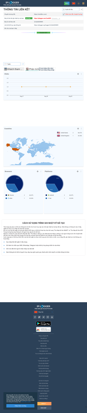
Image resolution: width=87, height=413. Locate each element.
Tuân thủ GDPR (43, 393)
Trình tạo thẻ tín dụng (43, 368)
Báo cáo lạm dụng (43, 383)
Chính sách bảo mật (43, 385)
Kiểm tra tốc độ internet (43, 366)
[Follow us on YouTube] (52, 317)
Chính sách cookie (26, 401)
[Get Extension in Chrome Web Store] (43, 329)
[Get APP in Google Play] (43, 323)
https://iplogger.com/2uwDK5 (42, 18)
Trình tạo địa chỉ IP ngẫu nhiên (43, 371)
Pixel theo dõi (43, 343)
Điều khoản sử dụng (43, 388)
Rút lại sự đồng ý (43, 398)
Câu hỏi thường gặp (43, 376)
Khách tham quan (15, 69)
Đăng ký (43, 403)
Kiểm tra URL (43, 346)
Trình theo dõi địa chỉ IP (43, 360)
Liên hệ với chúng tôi (44, 380)
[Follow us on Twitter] (39, 317)
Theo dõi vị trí (43, 338)
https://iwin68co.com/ (40, 14)
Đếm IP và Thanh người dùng (43, 348)
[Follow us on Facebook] (35, 317)
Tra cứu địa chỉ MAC (43, 363)
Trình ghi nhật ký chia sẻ (82, 9)
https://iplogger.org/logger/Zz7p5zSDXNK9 (46, 25)
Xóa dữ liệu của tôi (43, 396)
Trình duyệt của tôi (43, 351)
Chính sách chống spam (43, 391)
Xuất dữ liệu (69, 9)
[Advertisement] (43, 46)
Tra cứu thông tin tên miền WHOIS (43, 353)
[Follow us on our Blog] (47, 317)
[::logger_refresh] (23, 64)
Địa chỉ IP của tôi (44, 358)
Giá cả (66, 3)
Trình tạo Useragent (43, 373)
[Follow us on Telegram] (43, 317)
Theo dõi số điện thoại (43, 341)
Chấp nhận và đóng (20, 406)
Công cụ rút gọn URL (43, 335)
